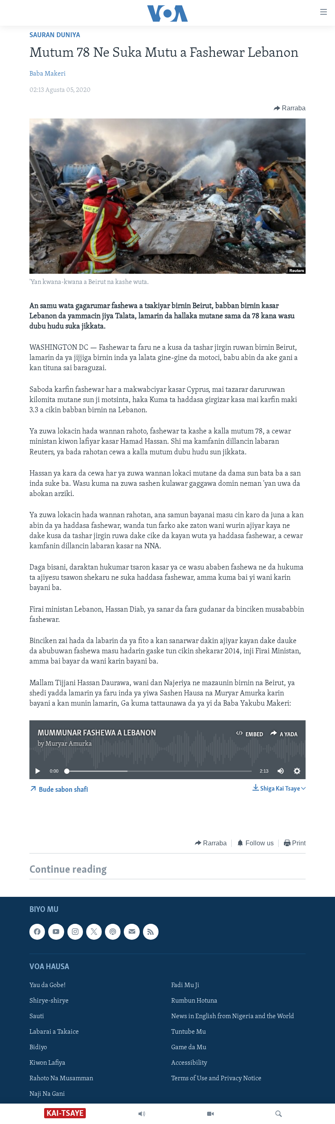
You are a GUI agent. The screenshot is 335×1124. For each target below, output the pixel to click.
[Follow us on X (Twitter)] (94, 931)
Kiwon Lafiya (47, 1063)
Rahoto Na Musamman (61, 1078)
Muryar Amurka (68, 744)
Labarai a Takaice (54, 1032)
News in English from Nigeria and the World (232, 1016)
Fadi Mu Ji (185, 985)
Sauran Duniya (54, 35)
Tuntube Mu (188, 1032)
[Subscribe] (131, 931)
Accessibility (189, 1063)
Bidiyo (38, 1047)
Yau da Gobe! (47, 985)
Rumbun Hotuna (194, 1001)
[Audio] (142, 1114)
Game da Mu (188, 1047)
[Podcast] (113, 931)
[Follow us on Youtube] (56, 931)
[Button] (290, 108)
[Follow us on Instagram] (75, 931)
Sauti (36, 1016)
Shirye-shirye (49, 1001)
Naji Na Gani (47, 1094)
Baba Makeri (47, 74)
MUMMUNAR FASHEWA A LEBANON (97, 733)
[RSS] (151, 931)
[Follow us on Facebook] (37, 931)
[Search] (278, 1114)
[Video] (210, 1114)
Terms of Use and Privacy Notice (216, 1078)
